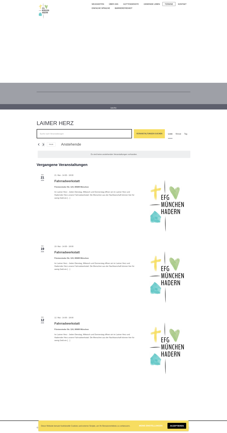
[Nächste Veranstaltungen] (43, 144)
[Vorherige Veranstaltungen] (38, 144)
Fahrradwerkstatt (67, 181)
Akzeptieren (177, 426)
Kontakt (182, 4)
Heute (51, 144)
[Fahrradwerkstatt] (166, 206)
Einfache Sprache (101, 8)
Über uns (113, 4)
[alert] (114, 154)
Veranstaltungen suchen (149, 134)
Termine (169, 4)
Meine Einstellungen (150, 426)
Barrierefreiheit (123, 8)
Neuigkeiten (98, 4)
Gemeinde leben (152, 4)
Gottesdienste (131, 4)
